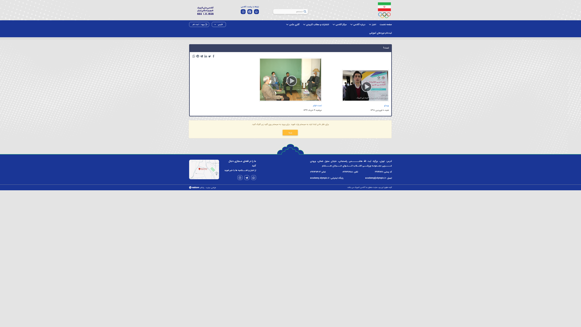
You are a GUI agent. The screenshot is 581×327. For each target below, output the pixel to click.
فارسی (220, 24)
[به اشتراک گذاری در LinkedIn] (205, 56)
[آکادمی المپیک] (205, 10)
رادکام (202, 187)
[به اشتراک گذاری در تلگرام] (201, 56)
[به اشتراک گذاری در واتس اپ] (193, 56)
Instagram (240, 177)
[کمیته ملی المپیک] (384, 10)
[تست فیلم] (290, 80)
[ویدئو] (365, 85)
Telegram (246, 177)
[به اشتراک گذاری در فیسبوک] (213, 56)
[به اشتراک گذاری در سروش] (197, 56)
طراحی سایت (211, 187)
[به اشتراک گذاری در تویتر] (209, 56)
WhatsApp (253, 177)
